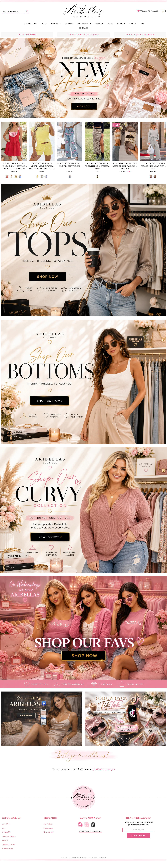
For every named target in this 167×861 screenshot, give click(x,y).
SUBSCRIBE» (138, 835)
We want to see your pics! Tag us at (83, 769)
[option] (83, 78)
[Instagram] (86, 824)
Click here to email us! (90, 831)
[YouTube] (99, 824)
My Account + (153, 11)
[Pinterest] (93, 824)
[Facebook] (80, 824)
